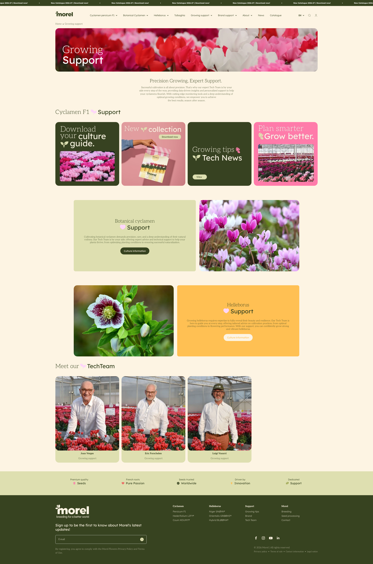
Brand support (226, 15)
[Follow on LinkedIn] (278, 538)
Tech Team (251, 520)
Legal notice (312, 551)
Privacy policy (260, 551)
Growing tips (252, 511)
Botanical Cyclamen (134, 15)
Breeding (286, 511)
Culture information (135, 250)
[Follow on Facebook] (256, 538)
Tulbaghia (179, 15)
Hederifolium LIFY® (183, 515)
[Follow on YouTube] (271, 538)
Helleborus (160, 15)
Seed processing (290, 515)
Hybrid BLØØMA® (218, 520)
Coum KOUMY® (181, 520)
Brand (248, 515)
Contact (285, 520)
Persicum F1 (179, 511)
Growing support (200, 15)
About (246, 15)
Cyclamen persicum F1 (102, 15)
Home (58, 24)
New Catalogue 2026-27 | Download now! (78, 3)
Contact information (295, 551)
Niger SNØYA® (217, 511)
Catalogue (275, 15)
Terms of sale (276, 551)
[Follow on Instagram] (263, 538)
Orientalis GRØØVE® (220, 515)
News (261, 15)
